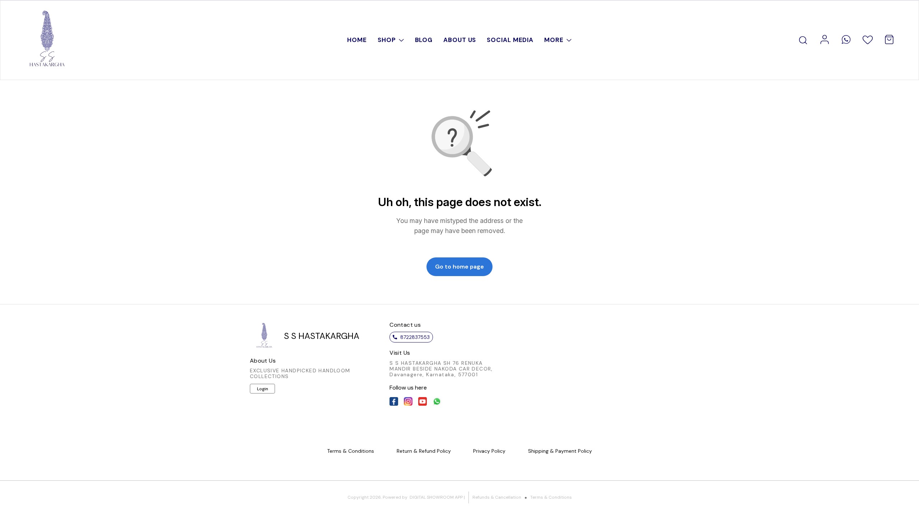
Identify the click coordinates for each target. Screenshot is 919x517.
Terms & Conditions (551, 497)
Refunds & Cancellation (496, 497)
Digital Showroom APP (436, 497)
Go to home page (459, 266)
